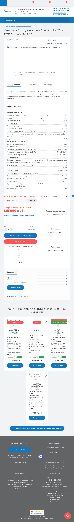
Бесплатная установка (55, 211)
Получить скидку (20, 242)
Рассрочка (55, 247)
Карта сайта (54, 502)
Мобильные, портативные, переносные (20, 480)
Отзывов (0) (47, 85)
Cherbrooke (62, 43)
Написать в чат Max (60, 15)
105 (66, 115)
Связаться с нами (19, 450)
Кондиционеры (10, 26)
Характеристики (31, 85)
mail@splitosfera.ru (19, 462)
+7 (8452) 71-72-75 (61, 9)
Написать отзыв (15, 287)
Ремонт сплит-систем (54, 484)
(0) (55, 40)
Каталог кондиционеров (54, 491)
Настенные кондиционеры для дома (20, 478)
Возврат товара (54, 499)
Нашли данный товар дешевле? (19, 215)
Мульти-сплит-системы (19, 486)
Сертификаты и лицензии (54, 495)
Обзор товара (14, 85)
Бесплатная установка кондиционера (54, 486)
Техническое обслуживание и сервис (54, 489)
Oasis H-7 (37, 330)
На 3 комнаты (19, 491)
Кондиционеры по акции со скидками (20, 484)
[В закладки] (23, 322)
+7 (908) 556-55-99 (61, 11)
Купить (32, 200)
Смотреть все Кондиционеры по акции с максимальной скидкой (37, 428)
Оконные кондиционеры (20, 482)
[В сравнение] (23, 319)
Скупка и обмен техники (54, 493)
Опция (64, 129)
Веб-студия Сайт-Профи (45, 518)
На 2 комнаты (19, 489)
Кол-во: (7, 226)
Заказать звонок (59, 13)
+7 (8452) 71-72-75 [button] (19, 443)
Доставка (55, 229)
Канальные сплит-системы (23, 26)
